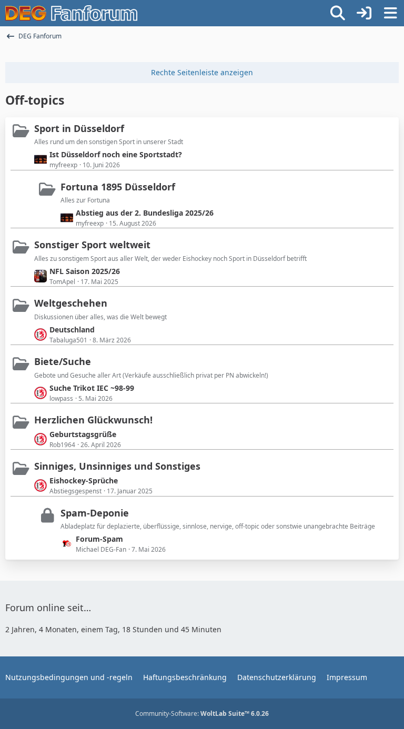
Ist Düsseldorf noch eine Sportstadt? (115, 154)
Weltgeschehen (70, 303)
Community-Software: (202, 713)
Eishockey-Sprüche (83, 480)
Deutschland (72, 330)
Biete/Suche (62, 361)
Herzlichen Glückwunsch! (93, 419)
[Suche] (337, 13)
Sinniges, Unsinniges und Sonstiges (117, 466)
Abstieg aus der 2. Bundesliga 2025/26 (145, 213)
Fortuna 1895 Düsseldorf (117, 186)
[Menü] (390, 13)
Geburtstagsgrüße (82, 434)
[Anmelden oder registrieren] (364, 13)
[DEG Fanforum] (71, 13)
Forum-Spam (99, 539)
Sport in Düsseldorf (79, 128)
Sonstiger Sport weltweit (92, 244)
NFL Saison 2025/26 (84, 271)
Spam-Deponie (94, 513)
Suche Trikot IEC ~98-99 (91, 388)
